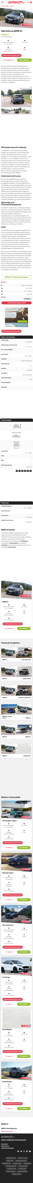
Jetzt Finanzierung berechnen (11, 55)
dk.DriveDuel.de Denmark (22, 1171)
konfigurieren (9, 60)
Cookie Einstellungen (7, 1148)
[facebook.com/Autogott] (18, 1151)
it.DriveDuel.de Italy (22, 1168)
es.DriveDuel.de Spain (17, 1163)
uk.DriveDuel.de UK (27, 1163)
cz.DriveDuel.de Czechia (11, 1168)
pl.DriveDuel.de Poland (23, 1166)
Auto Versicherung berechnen (11, 331)
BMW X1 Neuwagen (7, 1131)
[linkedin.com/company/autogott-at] (27, 1151)
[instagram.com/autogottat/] (24, 1151)
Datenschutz (5, 1146)
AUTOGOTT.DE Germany (11, 1158)
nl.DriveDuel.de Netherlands (11, 1166)
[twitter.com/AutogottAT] (21, 1151)
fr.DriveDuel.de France (6, 1163)
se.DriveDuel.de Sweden (10, 1171)
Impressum (4, 1144)
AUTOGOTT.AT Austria (22, 1158)
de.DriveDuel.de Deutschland (21, 1160)
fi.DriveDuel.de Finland (16, 1174)
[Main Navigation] (2, 2)
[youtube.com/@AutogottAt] (30, 1151)
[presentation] (2, 97)
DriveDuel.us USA (10, 1160)
